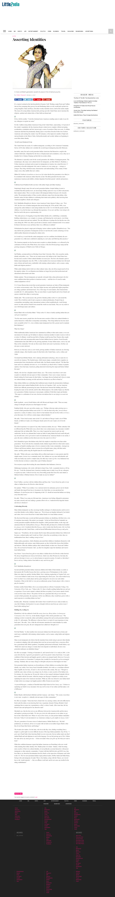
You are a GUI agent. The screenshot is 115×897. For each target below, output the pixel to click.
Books (46, 811)
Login (36, 797)
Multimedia (77, 819)
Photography (77, 814)
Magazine (71, 31)
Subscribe (17, 816)
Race (75, 817)
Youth (75, 829)
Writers (16, 813)
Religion (76, 821)
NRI (15, 31)
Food (45, 822)
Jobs (16, 814)
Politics (43, 31)
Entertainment (33, 31)
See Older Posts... (80, 843)
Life (25, 31)
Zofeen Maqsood (21, 95)
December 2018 (80, 840)
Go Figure (46, 824)
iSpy (45, 829)
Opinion (76, 813)
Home (10, 31)
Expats (20, 31)
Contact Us (17, 817)
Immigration (47, 827)
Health (46, 826)
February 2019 (79, 837)
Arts (45, 808)
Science (76, 822)
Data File (46, 816)
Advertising (89, 31)
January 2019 (79, 838)
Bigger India (79, 31)
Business (56, 31)
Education (46, 817)
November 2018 (80, 842)
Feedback (17, 819)
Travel (63, 31)
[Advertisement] (55, 14)
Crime (49, 31)
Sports (75, 824)
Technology (77, 826)
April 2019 (78, 835)
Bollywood (47, 809)
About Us (17, 809)
